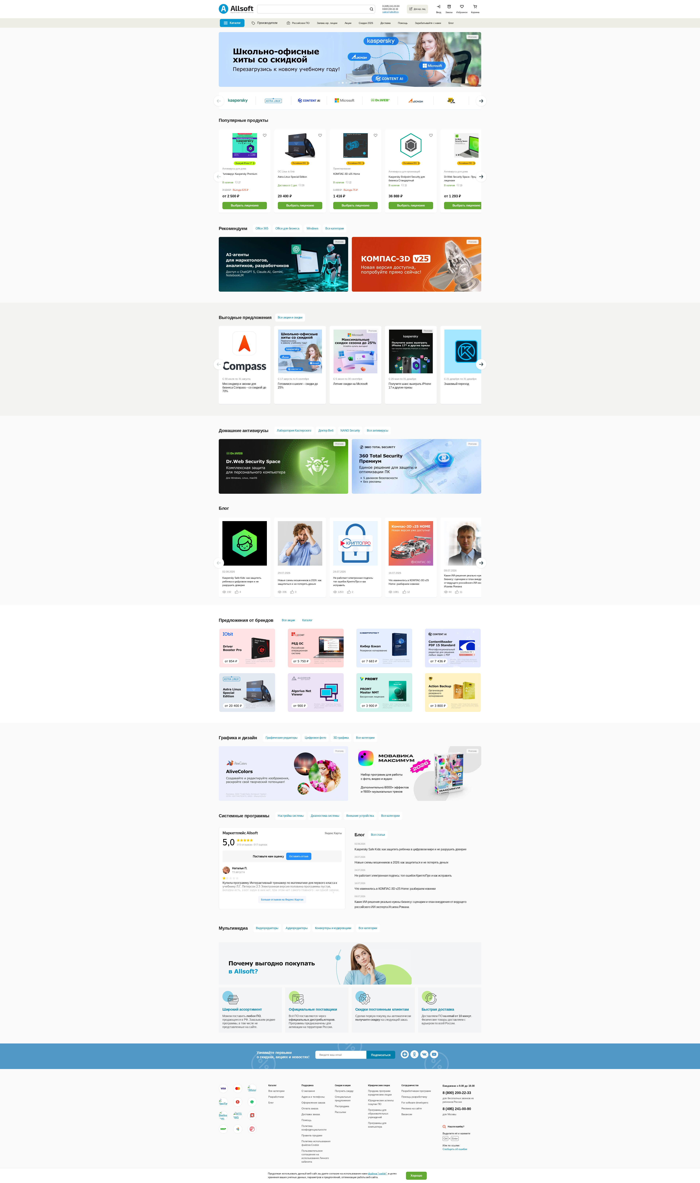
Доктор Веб (325, 430)
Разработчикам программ (416, 1090)
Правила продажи (312, 1135)
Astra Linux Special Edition (292, 176)
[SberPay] (223, 1102)
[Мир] (223, 1129)
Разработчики (276, 1096)
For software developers (414, 1102)
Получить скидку (344, 1090)
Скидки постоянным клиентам (382, 1009)
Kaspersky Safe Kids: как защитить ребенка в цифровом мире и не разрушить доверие (410, 849)
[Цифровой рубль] (252, 1129)
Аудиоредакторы (297, 928)
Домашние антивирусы (244, 430)
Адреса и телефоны (313, 1096)
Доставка (385, 23)
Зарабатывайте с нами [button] (428, 23)
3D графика (341, 737)
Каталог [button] (235, 22)
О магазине (308, 1090)
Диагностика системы (325, 815)
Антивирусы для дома (234, 168)
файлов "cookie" (377, 1173)
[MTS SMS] (237, 1115)
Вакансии (406, 1114)
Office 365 (262, 228)
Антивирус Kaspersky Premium (239, 173)
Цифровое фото (315, 737)
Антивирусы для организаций (404, 171)
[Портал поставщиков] (252, 1115)
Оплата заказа (310, 1108)
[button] (439, 9)
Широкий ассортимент (242, 1009)
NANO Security (350, 430)
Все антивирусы (377, 430)
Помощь (403, 23)
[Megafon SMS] (252, 1102)
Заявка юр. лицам (327, 23)
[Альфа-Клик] (237, 1102)
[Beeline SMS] (223, 1115)
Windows (312, 228)
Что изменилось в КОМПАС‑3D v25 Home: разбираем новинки (395, 888)
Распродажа (342, 1106)
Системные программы (244, 815)
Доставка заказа (311, 1114)
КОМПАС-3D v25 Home (346, 173)
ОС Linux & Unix (286, 171)
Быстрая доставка (438, 1009)
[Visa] (223, 1088)
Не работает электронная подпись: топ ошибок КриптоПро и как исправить (403, 875)
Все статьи (378, 834)
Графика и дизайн (238, 737)
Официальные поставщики (313, 1009)
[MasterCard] (237, 1088)
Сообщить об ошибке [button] (455, 1149)
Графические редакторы (282, 737)
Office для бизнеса (287, 228)
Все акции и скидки (290, 317)
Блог (451, 23)
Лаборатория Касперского (294, 430)
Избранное (461, 12)
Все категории (334, 228)
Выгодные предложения (245, 317)
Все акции (288, 620)
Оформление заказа (313, 1102)
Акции (348, 23)
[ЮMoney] (252, 1088)
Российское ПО (301, 23)
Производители (267, 22)
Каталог (307, 620)
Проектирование (341, 168)
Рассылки (340, 1112)
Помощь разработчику (414, 1096)
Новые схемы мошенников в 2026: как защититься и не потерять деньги (401, 862)
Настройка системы (291, 815)
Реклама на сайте (411, 1108)
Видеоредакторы (267, 928)
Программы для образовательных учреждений (378, 1113)
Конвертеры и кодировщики (333, 928)
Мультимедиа (233, 928)
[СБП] (237, 1129)
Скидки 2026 (366, 23)
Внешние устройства (360, 815)
